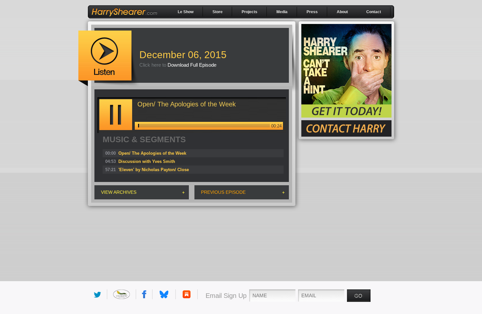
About (342, 12)
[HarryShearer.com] (124, 19)
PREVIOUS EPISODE (223, 192)
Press (312, 12)
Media (282, 12)
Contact (373, 12)
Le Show (185, 12)
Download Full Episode (192, 65)
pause (115, 114)
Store (217, 12)
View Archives (118, 192)
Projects (249, 12)
